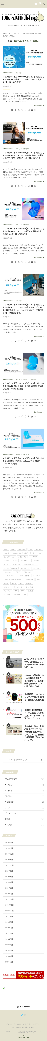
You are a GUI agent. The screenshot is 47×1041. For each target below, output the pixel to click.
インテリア (33, 557)
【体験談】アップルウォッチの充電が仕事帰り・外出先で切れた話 (34, 697)
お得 (33, 553)
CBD (30, 549)
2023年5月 (9, 876)
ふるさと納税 (22, 557)
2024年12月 (9, 854)
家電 (21, 583)
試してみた (7, 595)
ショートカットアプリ (30, 564)
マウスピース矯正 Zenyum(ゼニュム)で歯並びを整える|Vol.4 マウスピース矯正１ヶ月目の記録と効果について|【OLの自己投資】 (23, 231)
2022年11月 (9, 905)
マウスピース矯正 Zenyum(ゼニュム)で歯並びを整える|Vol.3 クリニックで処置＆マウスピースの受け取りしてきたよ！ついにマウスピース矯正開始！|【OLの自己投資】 (23, 308)
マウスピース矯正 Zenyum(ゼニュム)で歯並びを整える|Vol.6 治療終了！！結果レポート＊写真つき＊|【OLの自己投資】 (23, 79)
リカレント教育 (24, 576)
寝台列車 (28, 583)
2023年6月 (9, 871)
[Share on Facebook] (16, 110)
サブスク (6, 564)
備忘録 (6, 583)
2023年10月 (9, 865)
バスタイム (7, 572)
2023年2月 (9, 888)
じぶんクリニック (9, 557)
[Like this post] (12, 110)
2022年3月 (9, 950)
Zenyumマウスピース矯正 (20, 553)
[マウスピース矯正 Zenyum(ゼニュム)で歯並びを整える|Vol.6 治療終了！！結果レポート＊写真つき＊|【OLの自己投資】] (23, 57)
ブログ (24, 807)
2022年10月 (9, 910)
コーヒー (36, 561)
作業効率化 (30, 579)
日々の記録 (29, 587)
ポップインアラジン (10, 576)
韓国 (25, 595)
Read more (38, 105)
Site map (17, 1024)
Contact (9, 1024)
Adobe (5, 549)
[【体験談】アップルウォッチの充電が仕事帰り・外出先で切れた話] (14, 698)
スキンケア (36, 568)
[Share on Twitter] (19, 110)
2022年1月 (9, 962)
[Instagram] (40, 4)
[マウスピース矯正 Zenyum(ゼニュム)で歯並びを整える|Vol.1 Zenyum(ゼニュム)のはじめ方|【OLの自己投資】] (23, 439)
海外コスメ (7, 591)
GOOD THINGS (24, 779)
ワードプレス (37, 576)
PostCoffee (38, 549)
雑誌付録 (17, 595)
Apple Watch (21, 549)
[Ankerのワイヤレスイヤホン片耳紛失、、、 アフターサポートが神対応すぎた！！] (14, 663)
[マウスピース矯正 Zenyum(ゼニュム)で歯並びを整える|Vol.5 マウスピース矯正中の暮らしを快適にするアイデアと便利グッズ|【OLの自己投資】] (23, 133)
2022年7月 (9, 927)
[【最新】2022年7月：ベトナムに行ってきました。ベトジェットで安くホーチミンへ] (14, 714)
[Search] (44, 4)
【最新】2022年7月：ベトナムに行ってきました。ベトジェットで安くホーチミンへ (34, 714)
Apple (12, 549)
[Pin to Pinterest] (22, 110)
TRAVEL (24, 796)
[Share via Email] (35, 110)
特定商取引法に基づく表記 (23, 1027)
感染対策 (19, 587)
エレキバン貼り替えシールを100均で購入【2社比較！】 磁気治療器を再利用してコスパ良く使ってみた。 (34, 681)
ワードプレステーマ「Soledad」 (13, 579)
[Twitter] (35, 4)
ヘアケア (17, 572)
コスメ (15, 561)
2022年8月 (9, 922)
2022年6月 (9, 933)
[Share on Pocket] (32, 110)
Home (5, 33)
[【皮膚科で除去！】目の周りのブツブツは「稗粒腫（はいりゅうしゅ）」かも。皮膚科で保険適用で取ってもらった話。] (14, 730)
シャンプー (16, 564)
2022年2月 (9, 956)
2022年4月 (9, 944)
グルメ (25, 785)
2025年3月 (9, 842)
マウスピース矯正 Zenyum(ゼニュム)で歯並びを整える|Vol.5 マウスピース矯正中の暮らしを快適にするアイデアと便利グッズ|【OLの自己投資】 (23, 155)
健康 (38, 579)
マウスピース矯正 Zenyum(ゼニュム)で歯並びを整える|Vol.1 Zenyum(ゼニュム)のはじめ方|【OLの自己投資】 (23, 461)
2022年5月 (9, 939)
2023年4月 (9, 882)
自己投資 (30, 591)
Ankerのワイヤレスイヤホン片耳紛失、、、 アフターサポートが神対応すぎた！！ (34, 663)
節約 (15, 591)
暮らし (25, 790)
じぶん (40, 553)
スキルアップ (25, 568)
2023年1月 (9, 893)
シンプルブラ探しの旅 (10, 568)
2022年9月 (9, 916)
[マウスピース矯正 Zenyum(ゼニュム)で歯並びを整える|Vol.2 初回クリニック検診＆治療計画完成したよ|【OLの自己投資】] (23, 364)
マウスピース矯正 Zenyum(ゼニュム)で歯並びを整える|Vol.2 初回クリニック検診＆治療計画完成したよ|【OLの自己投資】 (23, 386)
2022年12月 (9, 899)
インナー (6, 561)
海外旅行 (25, 802)
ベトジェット (27, 572)
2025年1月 (9, 848)
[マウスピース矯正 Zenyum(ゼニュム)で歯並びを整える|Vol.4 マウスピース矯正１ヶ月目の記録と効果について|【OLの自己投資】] (23, 209)
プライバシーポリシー (31, 1024)
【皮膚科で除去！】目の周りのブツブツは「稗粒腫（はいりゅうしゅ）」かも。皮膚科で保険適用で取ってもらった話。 (34, 733)
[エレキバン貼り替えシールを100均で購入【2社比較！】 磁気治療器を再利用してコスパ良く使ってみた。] (14, 679)
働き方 (14, 583)
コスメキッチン (25, 561)
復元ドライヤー (8, 587)
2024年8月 (9, 859)
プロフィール (24, 813)
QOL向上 (6, 553)
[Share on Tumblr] (26, 110)
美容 (22, 591)
